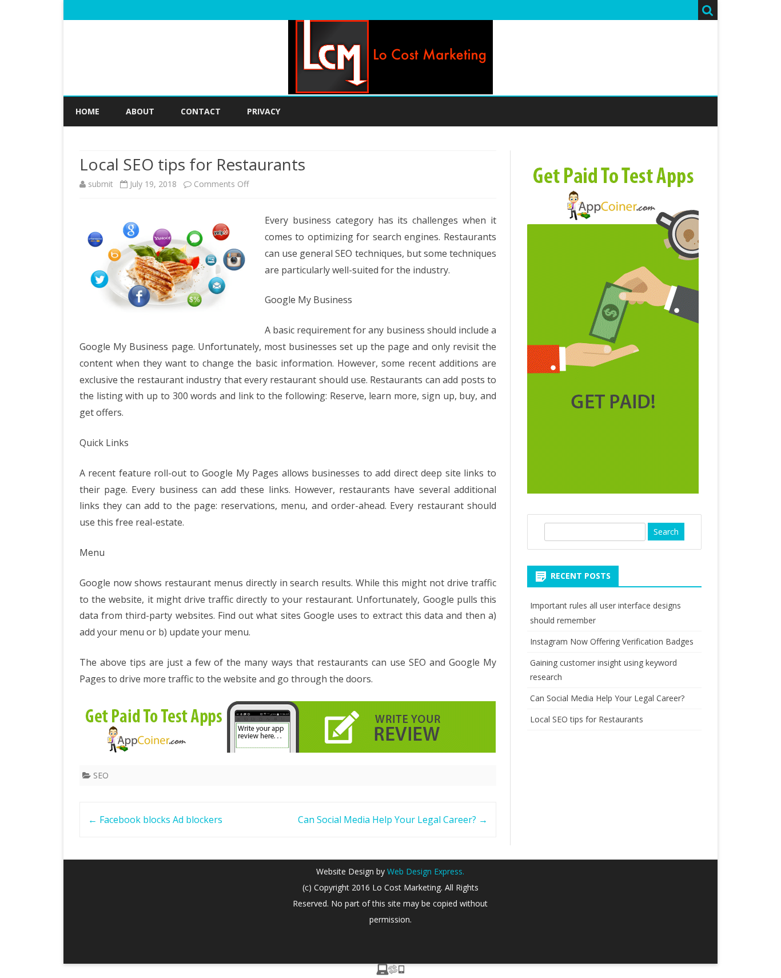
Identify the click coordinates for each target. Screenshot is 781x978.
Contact (201, 111)
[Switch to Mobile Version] (390, 971)
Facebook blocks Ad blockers (155, 819)
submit (100, 183)
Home (87, 111)
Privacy (263, 111)
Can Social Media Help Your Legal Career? (393, 819)
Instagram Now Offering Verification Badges (612, 641)
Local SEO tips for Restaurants (586, 719)
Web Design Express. (424, 871)
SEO (101, 775)
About (140, 111)
